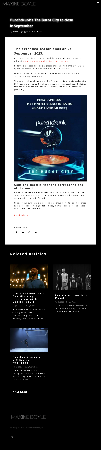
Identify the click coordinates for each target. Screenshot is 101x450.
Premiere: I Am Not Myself (71, 296)
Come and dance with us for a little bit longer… (47, 61)
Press (27, 306)
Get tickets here (22, 215)
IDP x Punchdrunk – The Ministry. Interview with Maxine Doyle (28, 297)
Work (32, 306)
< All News (20, 391)
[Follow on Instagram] (12, 436)
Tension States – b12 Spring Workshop (26, 360)
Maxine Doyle (17, 31)
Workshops (33, 367)
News (39, 31)
